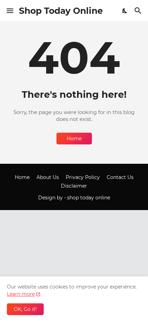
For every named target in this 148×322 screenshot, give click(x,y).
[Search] (139, 11)
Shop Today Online (61, 11)
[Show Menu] (9, 11)
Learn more (21, 294)
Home (74, 138)
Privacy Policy (83, 177)
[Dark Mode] (125, 11)
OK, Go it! (25, 309)
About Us (47, 177)
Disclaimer (74, 186)
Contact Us (120, 177)
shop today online (88, 198)
